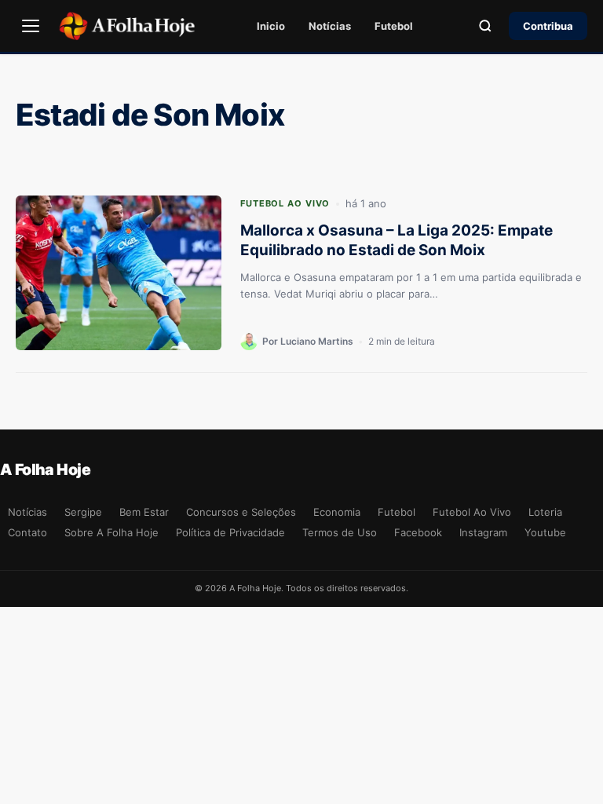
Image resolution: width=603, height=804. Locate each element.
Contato (27, 532)
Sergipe (83, 512)
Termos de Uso (339, 532)
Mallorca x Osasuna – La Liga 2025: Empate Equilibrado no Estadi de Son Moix (396, 240)
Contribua (548, 26)
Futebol (394, 26)
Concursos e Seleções (241, 512)
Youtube (545, 532)
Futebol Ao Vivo (285, 203)
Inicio (271, 26)
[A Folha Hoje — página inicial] (127, 26)
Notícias (330, 26)
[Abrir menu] (31, 25)
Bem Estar (144, 512)
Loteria (545, 512)
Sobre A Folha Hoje (111, 532)
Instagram (483, 532)
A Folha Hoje (45, 469)
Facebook (418, 532)
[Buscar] (485, 26)
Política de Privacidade (230, 532)
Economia (336, 512)
